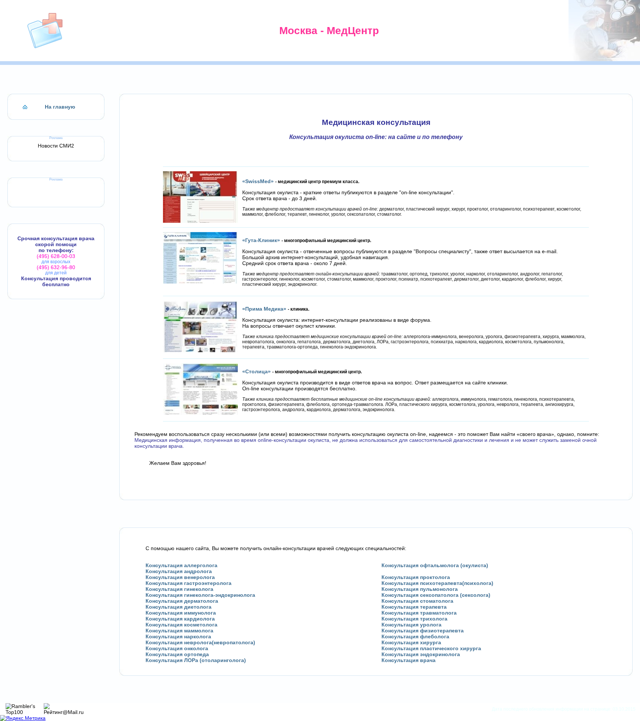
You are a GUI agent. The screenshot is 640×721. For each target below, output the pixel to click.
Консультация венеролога (180, 577)
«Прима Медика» (264, 309)
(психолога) (477, 583)
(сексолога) (475, 595)
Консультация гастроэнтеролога (188, 583)
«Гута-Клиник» (261, 240)
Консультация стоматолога (417, 601)
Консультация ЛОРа (172, 660)
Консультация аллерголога (181, 565)
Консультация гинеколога (179, 589)
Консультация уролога (411, 625)
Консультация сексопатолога (420, 595)
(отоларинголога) (223, 660)
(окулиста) (474, 565)
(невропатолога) (233, 642)
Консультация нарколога (178, 636)
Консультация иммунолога (181, 613)
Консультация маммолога (179, 631)
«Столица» (256, 371)
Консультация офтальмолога (420, 565)
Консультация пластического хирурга (431, 648)
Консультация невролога (179, 642)
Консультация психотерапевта (421, 583)
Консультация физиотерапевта (422, 631)
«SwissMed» (258, 181)
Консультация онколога (177, 648)
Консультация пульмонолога (419, 589)
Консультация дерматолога (182, 601)
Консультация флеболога (415, 636)
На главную (60, 107)
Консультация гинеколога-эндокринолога (200, 595)
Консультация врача (408, 660)
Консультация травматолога (419, 613)
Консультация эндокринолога (420, 654)
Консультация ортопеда (177, 654)
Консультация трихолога (414, 619)
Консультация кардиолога (180, 619)
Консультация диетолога (178, 607)
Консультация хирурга (411, 642)
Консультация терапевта (414, 607)
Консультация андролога (179, 571)
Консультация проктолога (415, 577)
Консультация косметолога (181, 625)
